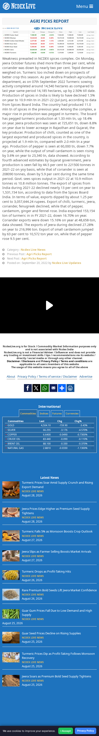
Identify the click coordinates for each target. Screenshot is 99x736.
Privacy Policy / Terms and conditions (64, 361)
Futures (57, 413)
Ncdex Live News (33, 249)
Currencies (72, 413)
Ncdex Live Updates (66, 263)
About (11, 376)
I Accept (66, 731)
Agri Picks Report (49, 21)
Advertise (85, 376)
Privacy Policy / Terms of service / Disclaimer (47, 376)
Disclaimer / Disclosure (21, 361)
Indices (44, 413)
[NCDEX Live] (49, 6)
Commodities (28, 413)
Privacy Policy (85, 730)
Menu (82, 6)
